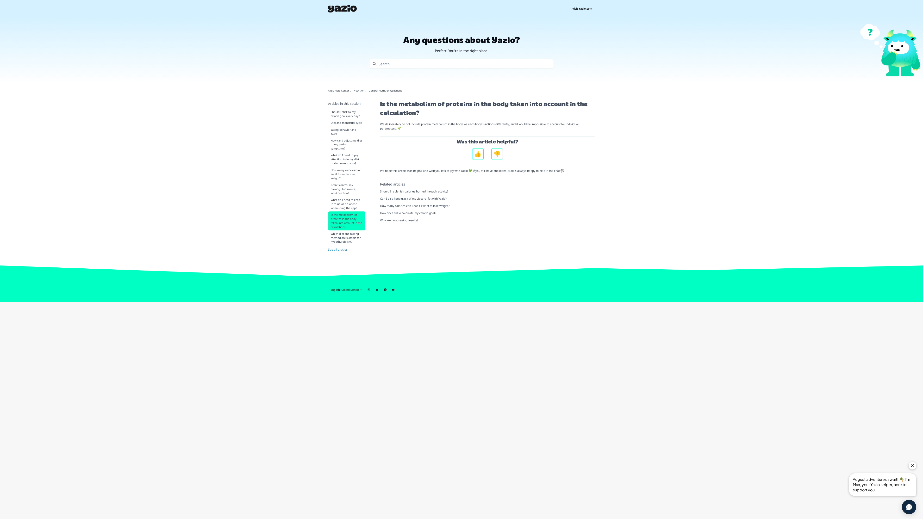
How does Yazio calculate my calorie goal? (408, 213)
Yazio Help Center (338, 90)
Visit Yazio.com (582, 8)
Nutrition (359, 90)
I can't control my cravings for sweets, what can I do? (343, 189)
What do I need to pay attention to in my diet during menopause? (345, 159)
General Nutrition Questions (385, 90)
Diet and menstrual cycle (346, 122)
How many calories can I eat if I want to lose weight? (414, 206)
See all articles (338, 249)
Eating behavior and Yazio (343, 132)
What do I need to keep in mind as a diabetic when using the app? (345, 204)
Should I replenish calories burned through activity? (414, 191)
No (497, 154)
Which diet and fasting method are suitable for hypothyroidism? (346, 238)
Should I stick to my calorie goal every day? (345, 114)
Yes (478, 154)
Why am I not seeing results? (399, 220)
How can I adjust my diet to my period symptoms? (346, 144)
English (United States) (345, 289)
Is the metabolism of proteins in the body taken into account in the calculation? (346, 221)
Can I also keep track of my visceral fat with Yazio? (413, 199)
